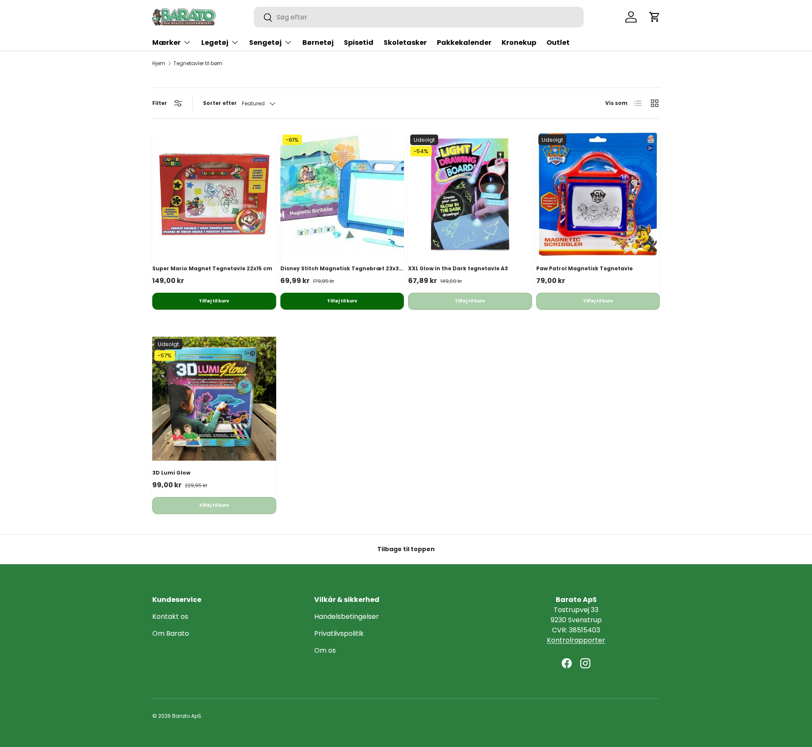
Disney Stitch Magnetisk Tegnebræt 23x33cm (345, 268)
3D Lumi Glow (171, 472)
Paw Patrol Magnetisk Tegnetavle (584, 268)
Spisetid (358, 42)
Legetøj (214, 42)
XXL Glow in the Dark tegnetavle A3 (458, 268)
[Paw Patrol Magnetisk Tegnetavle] (598, 194)
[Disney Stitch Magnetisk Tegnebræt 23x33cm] (342, 194)
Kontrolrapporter (576, 640)
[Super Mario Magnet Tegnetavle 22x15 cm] (214, 194)
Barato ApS (186, 716)
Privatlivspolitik (339, 633)
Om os (325, 650)
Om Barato (170, 633)
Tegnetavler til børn (197, 63)
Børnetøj (318, 42)
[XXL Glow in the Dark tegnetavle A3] (470, 194)
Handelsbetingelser (346, 616)
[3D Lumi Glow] (214, 399)
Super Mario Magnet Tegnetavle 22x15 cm (212, 268)
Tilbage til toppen (406, 549)
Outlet (558, 42)
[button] (654, 17)
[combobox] (419, 17)
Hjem (158, 63)
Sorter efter (220, 103)
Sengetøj (265, 42)
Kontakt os (170, 616)
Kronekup (519, 42)
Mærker (166, 42)
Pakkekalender (464, 42)
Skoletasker (405, 42)
